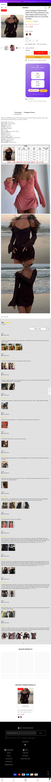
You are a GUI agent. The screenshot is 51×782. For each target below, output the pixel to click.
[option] (12, 26)
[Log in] (45, 7)
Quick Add (26, 706)
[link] (9, 675)
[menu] (2, 8)
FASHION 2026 (3, 4)
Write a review (38, 328)
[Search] (5, 8)
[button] (1, 48)
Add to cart (41, 52)
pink (21, 717)
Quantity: (28, 50)
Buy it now (38, 57)
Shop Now (43, 90)
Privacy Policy (24, 737)
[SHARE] (49, 53)
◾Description (18, 112)
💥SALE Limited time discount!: (15, 1)
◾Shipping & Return (29, 112)
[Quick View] (31, 690)
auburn (19, 717)
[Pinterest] (25, 744)
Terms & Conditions (31, 737)
